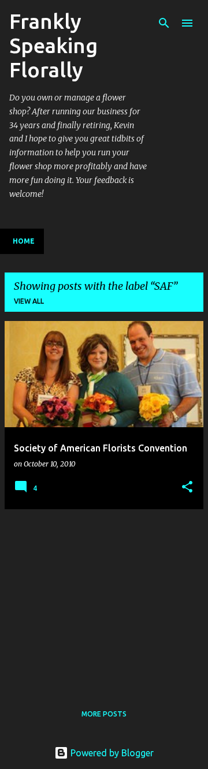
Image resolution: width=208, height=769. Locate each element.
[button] (187, 487)
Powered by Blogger (111, 753)
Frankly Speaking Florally (53, 45)
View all (29, 301)
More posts (104, 714)
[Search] (164, 23)
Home (24, 241)
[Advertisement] (104, 599)
